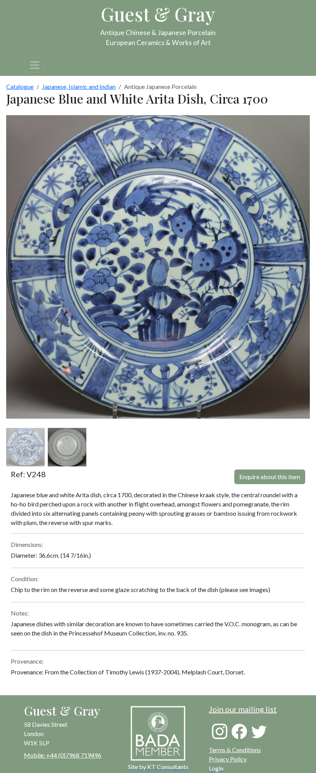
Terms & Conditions (235, 749)
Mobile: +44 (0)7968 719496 (62, 755)
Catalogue (20, 86)
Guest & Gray (158, 14)
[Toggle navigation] (34, 65)
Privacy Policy (228, 759)
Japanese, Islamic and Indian (79, 86)
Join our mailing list (243, 709)
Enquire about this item (269, 476)
